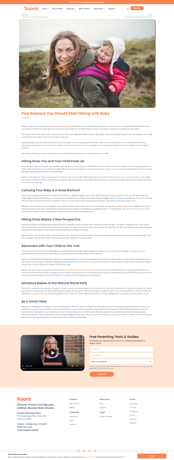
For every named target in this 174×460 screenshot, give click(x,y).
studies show (115, 169)
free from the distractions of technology (78, 270)
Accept (151, 456)
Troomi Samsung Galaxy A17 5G (92, 2)
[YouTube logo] (89, 450)
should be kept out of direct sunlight (126, 177)
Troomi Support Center (27, 430)
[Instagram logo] (78, 450)
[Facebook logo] (84, 450)
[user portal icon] (128, 8)
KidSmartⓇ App (125, 206)
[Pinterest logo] (95, 450)
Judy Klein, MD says (39, 293)
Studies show (88, 262)
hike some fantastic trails (64, 126)
